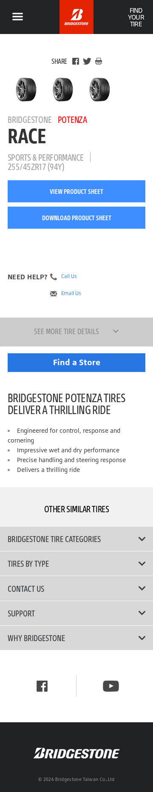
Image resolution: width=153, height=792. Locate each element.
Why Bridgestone (36, 637)
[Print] (98, 61)
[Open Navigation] (17, 17)
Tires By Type (28, 563)
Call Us (69, 276)
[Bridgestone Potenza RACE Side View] (100, 89)
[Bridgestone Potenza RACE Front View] (63, 89)
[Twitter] (87, 61)
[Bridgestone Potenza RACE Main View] (26, 89)
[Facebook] (75, 61)
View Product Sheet (76, 191)
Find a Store (76, 362)
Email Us (71, 293)
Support (21, 613)
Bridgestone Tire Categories (54, 538)
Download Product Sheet (76, 217)
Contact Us (26, 588)
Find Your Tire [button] (136, 17)
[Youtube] (110, 686)
